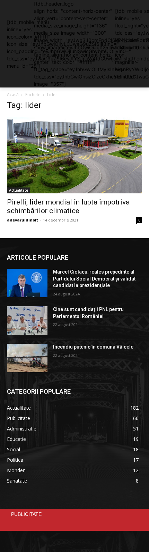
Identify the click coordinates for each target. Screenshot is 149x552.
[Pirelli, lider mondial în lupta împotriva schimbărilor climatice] (74, 155)
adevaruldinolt (22, 220)
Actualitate (18, 190)
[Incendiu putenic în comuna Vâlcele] (27, 358)
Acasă (13, 95)
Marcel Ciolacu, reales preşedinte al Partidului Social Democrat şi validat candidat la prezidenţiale (94, 278)
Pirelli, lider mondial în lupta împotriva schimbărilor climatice (68, 206)
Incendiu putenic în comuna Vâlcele (93, 347)
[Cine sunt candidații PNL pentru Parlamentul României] (27, 320)
